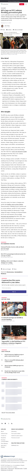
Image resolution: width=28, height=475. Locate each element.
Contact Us (3, 435)
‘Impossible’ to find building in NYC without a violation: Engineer (13, 342)
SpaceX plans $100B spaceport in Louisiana (14, 366)
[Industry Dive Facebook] (5, 423)
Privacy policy (4, 468)
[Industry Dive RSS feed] (11, 423)
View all (3, 412)
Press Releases (4, 443)
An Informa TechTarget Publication (14, 1)
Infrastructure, (10, 272)
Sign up (21, 4)
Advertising (13, 431)
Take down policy (19, 468)
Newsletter (3, 437)
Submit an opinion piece (16, 435)
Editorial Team (4, 433)
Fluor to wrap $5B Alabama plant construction (14, 360)
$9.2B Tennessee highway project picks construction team (14, 355)
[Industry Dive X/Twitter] (8, 423)
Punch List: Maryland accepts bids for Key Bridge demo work (14, 371)
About (2, 431)
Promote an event (15, 437)
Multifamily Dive (15, 445)
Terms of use (11, 468)
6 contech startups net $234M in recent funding (12, 319)
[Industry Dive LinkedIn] (2, 423)
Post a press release (10, 412)
